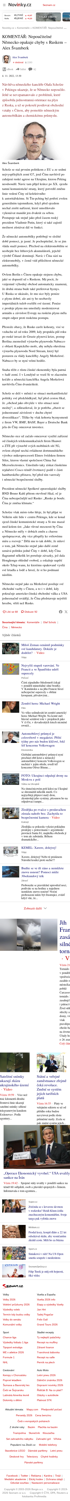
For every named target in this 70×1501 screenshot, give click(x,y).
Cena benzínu (43, 1415)
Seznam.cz (49, 5)
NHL (5, 1362)
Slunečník (34, 1433)
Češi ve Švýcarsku (13, 1390)
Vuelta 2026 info (46, 1299)
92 (35, 69)
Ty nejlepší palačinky (48, 1337)
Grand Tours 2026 (47, 1324)
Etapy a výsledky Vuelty (50, 1304)
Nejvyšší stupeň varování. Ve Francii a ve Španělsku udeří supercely (40, 669)
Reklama (36, 1475)
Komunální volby (12, 1324)
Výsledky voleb (11, 1309)
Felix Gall (42, 1319)
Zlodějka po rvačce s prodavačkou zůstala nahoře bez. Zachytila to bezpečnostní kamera (43, 813)
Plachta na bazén (48, 1427)
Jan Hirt (41, 1309)
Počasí (24, 678)
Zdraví (24, 880)
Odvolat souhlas (19, 1482)
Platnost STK (44, 1400)
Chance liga (9, 1337)
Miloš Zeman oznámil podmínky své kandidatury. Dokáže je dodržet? (42, 649)
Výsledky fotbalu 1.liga (15, 1342)
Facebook (12, 1475)
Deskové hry (17, 1456)
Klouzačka (48, 1433)
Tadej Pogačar (45, 1314)
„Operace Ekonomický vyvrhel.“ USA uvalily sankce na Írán (37, 1175)
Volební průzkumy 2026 (16, 1304)
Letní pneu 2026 (46, 1375)
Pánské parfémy (33, 1462)
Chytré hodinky (49, 1456)
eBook (10, 69)
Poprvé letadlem (12, 1380)
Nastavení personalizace (46, 1482)
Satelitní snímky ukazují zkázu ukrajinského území (14, 1080)
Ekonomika (27, 750)
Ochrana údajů (54, 1479)
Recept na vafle (46, 1357)
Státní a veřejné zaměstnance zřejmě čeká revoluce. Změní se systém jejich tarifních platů (51, 1087)
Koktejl (25, 822)
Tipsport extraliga (12, 1347)
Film (23, 708)
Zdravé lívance (45, 1347)
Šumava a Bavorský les (16, 1385)
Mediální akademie (15, 1479)
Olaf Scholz (49, 622)
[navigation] (4, 5)
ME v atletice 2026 (13, 1352)
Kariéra (48, 1475)
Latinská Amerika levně (16, 1395)
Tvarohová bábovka (48, 1352)
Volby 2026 (9, 1299)
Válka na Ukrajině (30, 784)
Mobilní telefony (48, 1444)
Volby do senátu (12, 1319)
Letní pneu (56, 1450)
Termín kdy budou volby (16, 1314)
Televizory (32, 1456)
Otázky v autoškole (48, 1395)
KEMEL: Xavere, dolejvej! (38, 847)
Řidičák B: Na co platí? (50, 1390)
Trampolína (19, 1433)
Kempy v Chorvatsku (14, 1375)
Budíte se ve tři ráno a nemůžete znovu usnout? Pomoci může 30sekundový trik (42, 872)
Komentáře (33, 622)
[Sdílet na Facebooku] (60, 612)
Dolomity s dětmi (12, 1400)
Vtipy (24, 657)
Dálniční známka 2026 (49, 1380)
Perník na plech (46, 1362)
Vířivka (57, 1438)
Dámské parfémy (37, 1450)
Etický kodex (36, 1479)
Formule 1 (9, 1357)
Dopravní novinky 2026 (50, 1385)
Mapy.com (32, 1409)
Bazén (31, 1427)
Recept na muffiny (47, 1342)
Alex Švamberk (20, 57)
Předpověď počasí (51, 1409)
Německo (16, 627)
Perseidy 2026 (24, 1415)
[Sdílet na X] (66, 612)
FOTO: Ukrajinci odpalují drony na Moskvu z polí (44, 777)
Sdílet (23, 69)
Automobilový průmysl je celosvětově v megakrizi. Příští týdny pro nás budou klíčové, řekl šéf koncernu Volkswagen (43, 739)
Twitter (24, 1475)
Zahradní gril (43, 1438)
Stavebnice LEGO (15, 1450)
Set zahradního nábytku (19, 1438)
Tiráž (58, 1475)
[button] (35, 140)
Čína (5, 627)
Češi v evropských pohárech (34, 1421)
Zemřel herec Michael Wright (40, 703)
